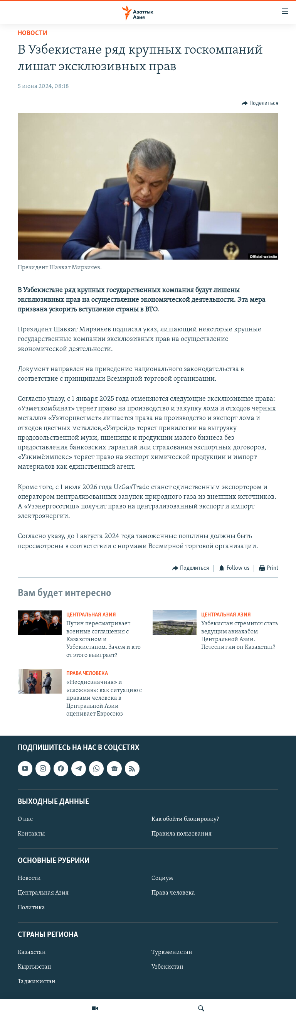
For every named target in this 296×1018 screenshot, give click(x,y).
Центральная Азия (91, 615)
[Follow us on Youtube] (25, 768)
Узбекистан (167, 967)
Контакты (31, 834)
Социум (162, 879)
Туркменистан (171, 952)
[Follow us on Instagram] (42, 768)
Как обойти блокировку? (185, 819)
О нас (25, 819)
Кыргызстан (34, 967)
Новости (32, 33)
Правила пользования (181, 834)
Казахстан (32, 952)
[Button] (260, 103)
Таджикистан (37, 982)
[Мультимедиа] (94, 1008)
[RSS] (132, 768)
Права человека (87, 674)
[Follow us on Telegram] (78, 768)
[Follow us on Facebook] (61, 768)
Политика (31, 908)
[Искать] (201, 1008)
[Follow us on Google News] (114, 768)
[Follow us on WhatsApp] (96, 768)
